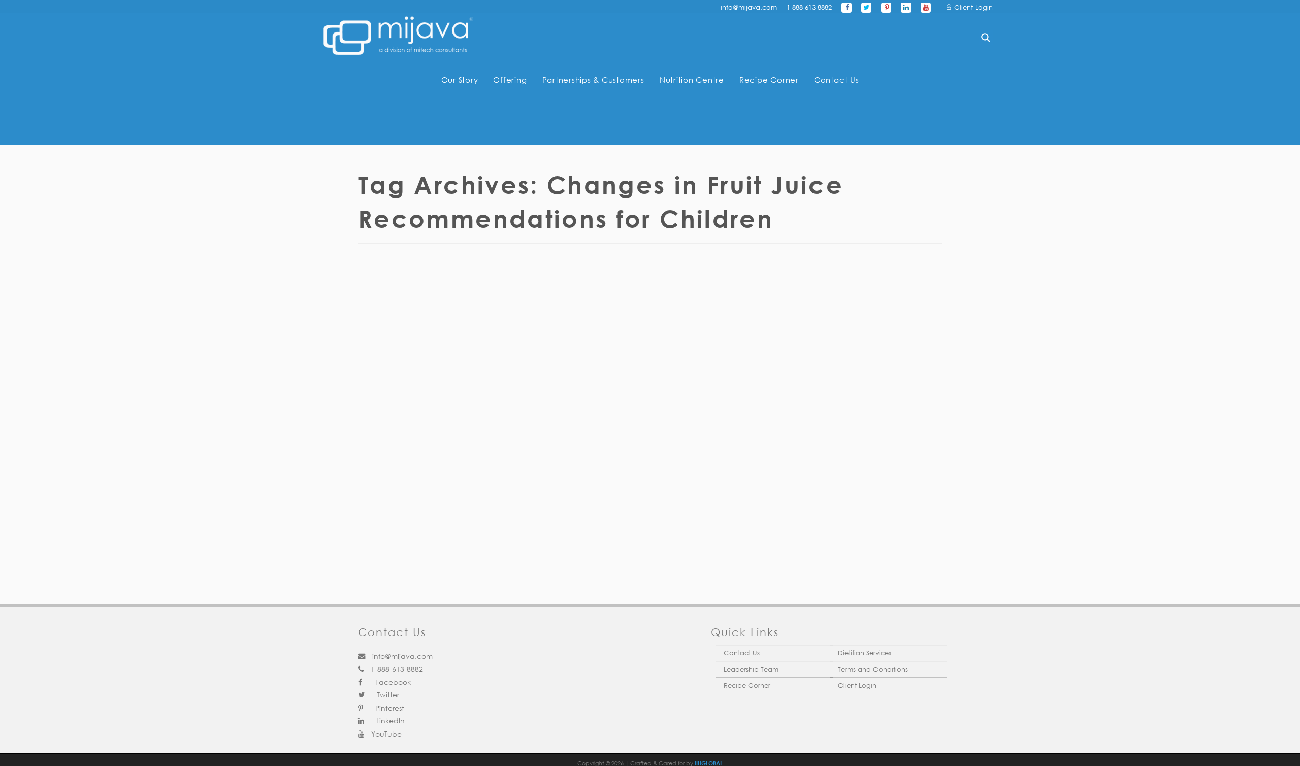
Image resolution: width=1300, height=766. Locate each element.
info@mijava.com (749, 7)
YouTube (385, 734)
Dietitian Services (864, 653)
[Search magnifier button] (986, 37)
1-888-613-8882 (809, 7)
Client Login (972, 7)
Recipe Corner (769, 80)
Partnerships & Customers (593, 80)
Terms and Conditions (873, 669)
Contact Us (836, 80)
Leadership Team (751, 669)
